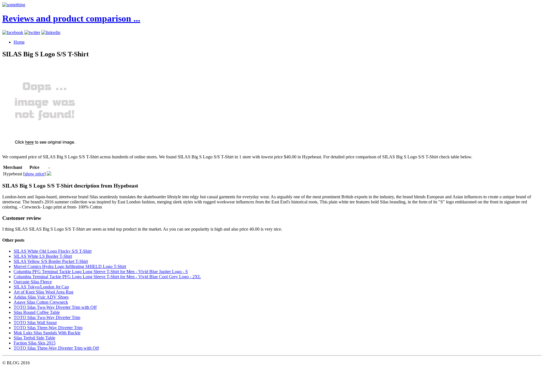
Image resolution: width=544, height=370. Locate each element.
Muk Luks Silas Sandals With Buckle (47, 332)
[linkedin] (50, 32)
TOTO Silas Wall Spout (35, 322)
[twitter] (32, 32)
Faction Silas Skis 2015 (35, 343)
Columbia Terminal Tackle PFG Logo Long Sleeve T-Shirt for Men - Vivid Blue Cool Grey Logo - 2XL (107, 276)
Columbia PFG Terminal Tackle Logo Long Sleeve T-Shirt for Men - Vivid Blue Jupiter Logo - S (101, 271)
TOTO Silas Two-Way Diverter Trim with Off (55, 307)
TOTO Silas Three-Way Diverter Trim (48, 327)
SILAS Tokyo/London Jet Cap (41, 286)
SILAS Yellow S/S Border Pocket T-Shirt (51, 261)
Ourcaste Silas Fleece (33, 281)
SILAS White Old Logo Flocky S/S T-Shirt (53, 251)
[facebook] (12, 32)
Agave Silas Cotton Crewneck (41, 302)
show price (34, 173)
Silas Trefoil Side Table (34, 337)
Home (19, 42)
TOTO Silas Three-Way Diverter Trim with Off (56, 348)
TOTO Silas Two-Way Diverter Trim (47, 317)
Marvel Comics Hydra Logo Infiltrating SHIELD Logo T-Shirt (70, 266)
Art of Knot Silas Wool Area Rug (43, 292)
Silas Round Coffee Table (37, 312)
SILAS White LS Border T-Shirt (43, 256)
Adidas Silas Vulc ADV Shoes (41, 297)
